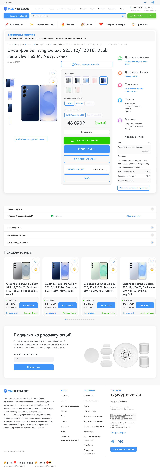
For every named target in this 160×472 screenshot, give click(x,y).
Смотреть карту (118, 432)
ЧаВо (122, 9)
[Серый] (68, 80)
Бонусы (101, 9)
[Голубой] (86, 80)
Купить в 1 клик (30, 313)
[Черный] (77, 80)
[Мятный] (68, 90)
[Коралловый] (95, 80)
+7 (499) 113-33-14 (143, 7)
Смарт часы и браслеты (94, 426)
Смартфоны (89, 395)
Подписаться (33, 367)
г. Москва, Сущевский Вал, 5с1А (20, 216)
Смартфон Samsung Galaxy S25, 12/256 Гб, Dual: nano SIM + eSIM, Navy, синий (61, 287)
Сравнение (142, 24)
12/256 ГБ (79, 103)
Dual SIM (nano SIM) (94, 115)
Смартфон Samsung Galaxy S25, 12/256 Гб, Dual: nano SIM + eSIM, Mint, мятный (100, 287)
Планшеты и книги (91, 401)
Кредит (83, 9)
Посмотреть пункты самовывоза (134, 90)
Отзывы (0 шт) (14, 227)
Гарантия (39, 9)
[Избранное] (53, 74)
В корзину (28, 305)
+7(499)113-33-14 (125, 395)
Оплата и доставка (17, 242)
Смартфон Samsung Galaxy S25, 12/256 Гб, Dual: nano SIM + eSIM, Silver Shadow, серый (22, 289)
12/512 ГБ (90, 103)
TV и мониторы (90, 411)
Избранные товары (115, 24)
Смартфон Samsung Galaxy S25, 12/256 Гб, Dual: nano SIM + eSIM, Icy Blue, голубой (138, 289)
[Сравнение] (53, 81)
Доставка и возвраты (67, 9)
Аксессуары (89, 431)
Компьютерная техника (93, 416)
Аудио (86, 406)
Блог (92, 9)
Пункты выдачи (15, 209)
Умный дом (88, 445)
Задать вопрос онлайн (87, 64)
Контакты (112, 9)
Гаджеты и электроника (93, 421)
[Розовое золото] (77, 90)
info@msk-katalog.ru (118, 402)
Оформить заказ (133, 216)
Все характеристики (17, 235)
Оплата (50, 9)
